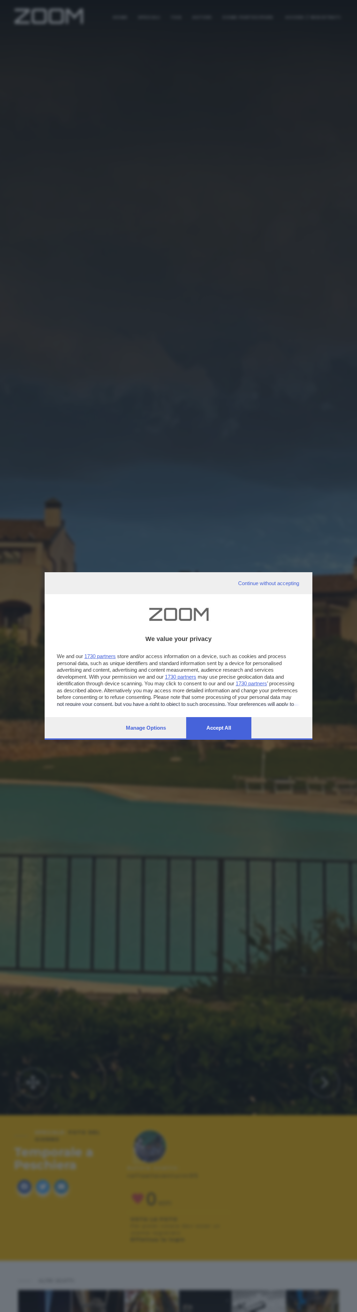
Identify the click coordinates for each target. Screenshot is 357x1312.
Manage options (146, 728)
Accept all (218, 728)
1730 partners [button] (100, 656)
